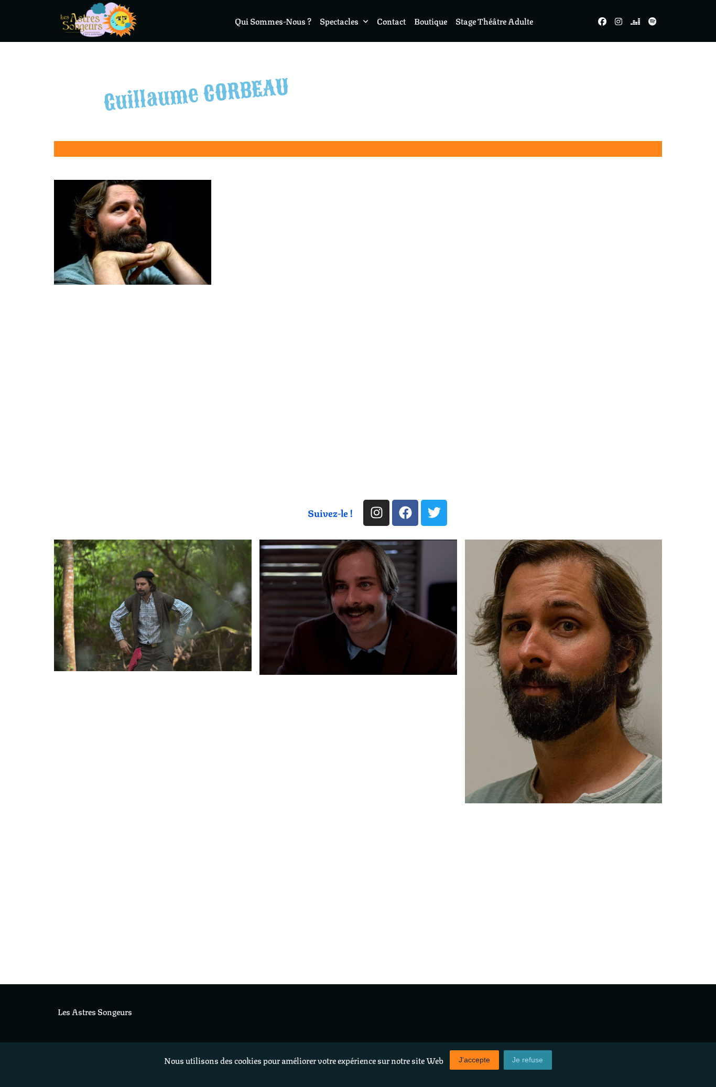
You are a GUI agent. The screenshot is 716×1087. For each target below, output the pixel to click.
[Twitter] (434, 513)
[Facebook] (405, 513)
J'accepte (474, 1060)
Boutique (430, 20)
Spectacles (339, 20)
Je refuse (527, 1060)
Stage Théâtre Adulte (494, 20)
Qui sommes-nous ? (273, 20)
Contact (391, 20)
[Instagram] (376, 513)
